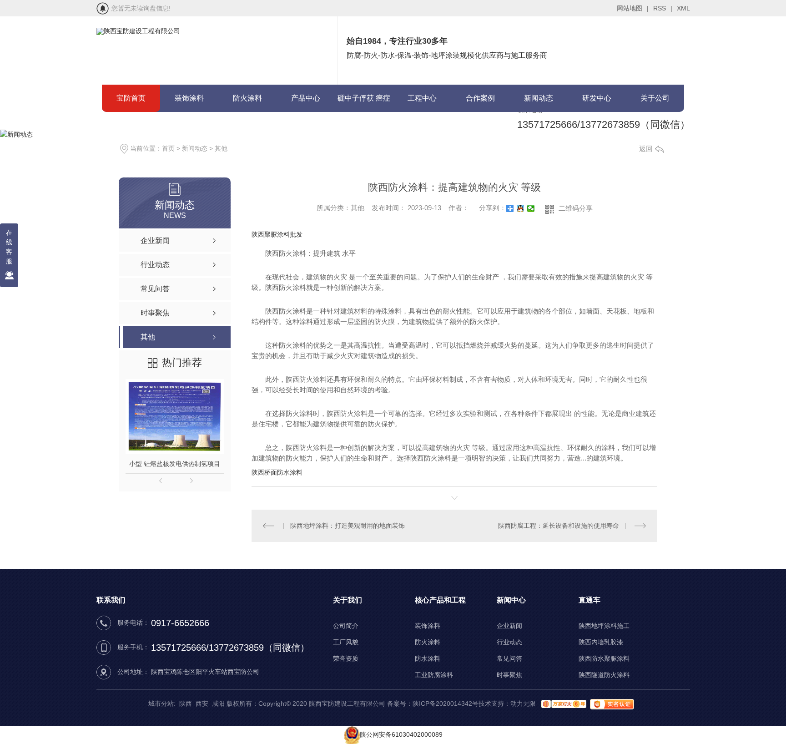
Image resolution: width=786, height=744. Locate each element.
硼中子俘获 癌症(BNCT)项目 (364, 103)
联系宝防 (131, 125)
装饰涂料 (189, 98)
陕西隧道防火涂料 (604, 674)
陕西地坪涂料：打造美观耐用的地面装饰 (347, 525)
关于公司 (655, 98)
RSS (662, 8)
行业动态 (509, 642)
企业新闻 (509, 625)
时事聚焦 (509, 674)
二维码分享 (576, 208)
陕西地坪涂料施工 (604, 625)
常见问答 (509, 658)
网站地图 (633, 8)
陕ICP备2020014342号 (446, 703)
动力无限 (523, 703)
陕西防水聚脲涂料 (604, 658)
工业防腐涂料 (434, 674)
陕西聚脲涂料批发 (277, 234)
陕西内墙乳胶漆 (601, 642)
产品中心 (305, 98)
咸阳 (218, 703)
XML (683, 8)
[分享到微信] (531, 208)
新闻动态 (538, 98)
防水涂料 (427, 658)
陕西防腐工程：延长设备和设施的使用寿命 (558, 525)
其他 (221, 148)
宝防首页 (131, 98)
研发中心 (596, 98)
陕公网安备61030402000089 (401, 734)
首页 (168, 148)
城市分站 (161, 703)
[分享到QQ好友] (520, 208)
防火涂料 (247, 98)
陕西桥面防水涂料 (277, 472)
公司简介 (345, 625)
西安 (202, 703)
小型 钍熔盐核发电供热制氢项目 (174, 463)
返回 (646, 148)
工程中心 (422, 98)
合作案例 (480, 98)
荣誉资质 (345, 658)
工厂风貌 (345, 642)
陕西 (185, 703)
